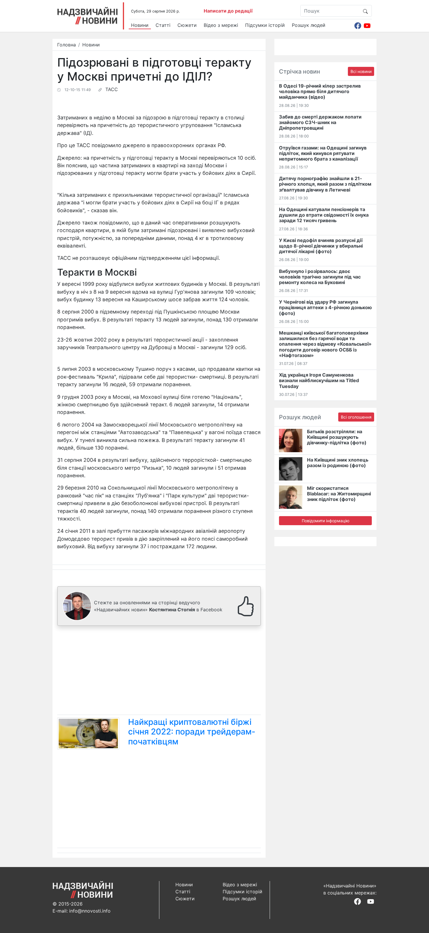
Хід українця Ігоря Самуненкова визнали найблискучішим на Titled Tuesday (319, 380)
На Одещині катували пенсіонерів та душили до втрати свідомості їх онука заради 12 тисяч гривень (324, 214)
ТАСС (111, 89)
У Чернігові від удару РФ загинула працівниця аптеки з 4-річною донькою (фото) (325, 307)
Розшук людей (308, 25)
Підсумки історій (265, 25)
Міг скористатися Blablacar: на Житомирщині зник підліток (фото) (339, 493)
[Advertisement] (159, 671)
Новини (140, 25)
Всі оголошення (356, 417)
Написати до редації (228, 11)
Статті (163, 25)
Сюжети (187, 25)
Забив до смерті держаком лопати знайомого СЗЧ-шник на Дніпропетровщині (320, 122)
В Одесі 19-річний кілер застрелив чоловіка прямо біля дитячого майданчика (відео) (320, 91)
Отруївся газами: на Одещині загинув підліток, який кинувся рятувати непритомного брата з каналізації (323, 153)
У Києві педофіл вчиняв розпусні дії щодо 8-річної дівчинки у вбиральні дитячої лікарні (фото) (321, 245)
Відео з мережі (221, 25)
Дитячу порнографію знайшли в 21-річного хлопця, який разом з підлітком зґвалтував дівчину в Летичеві (325, 183)
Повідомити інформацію (325, 520)
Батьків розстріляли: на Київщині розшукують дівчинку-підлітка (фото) (337, 437)
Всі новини (361, 71)
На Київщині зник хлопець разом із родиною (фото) (337, 462)
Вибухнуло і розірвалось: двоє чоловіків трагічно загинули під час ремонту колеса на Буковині (320, 276)
